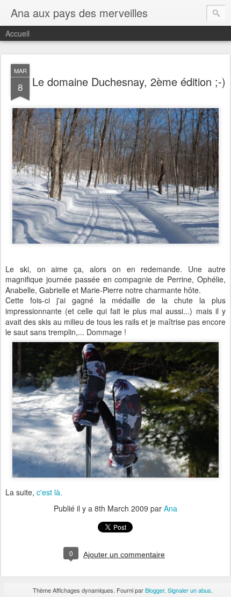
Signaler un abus (189, 590)
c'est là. (49, 492)
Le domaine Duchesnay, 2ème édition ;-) (129, 81)
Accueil (17, 33)
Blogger (154, 590)
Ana (170, 508)
